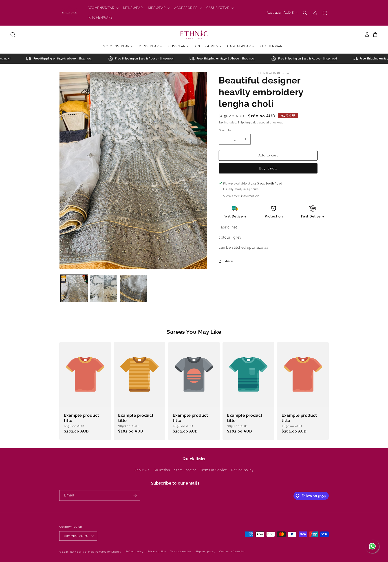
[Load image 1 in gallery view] (74, 288)
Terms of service (180, 551)
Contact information (232, 551)
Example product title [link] (81, 418)
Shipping (244, 122)
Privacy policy (157, 551)
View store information (241, 196)
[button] (103, 8)
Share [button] (228, 261)
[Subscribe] (135, 495)
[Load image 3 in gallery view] (133, 288)
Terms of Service (213, 470)
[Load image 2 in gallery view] (103, 288)
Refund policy (242, 470)
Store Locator (185, 470)
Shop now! (79, 58)
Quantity (225, 130)
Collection (162, 470)
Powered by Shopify (108, 551)
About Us (141, 470)
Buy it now (268, 168)
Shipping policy (205, 551)
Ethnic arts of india (82, 551)
